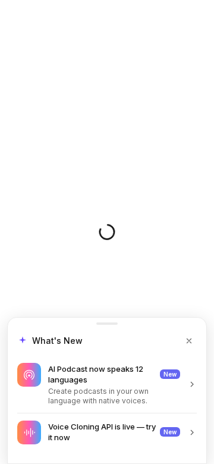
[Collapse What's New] (189, 341)
